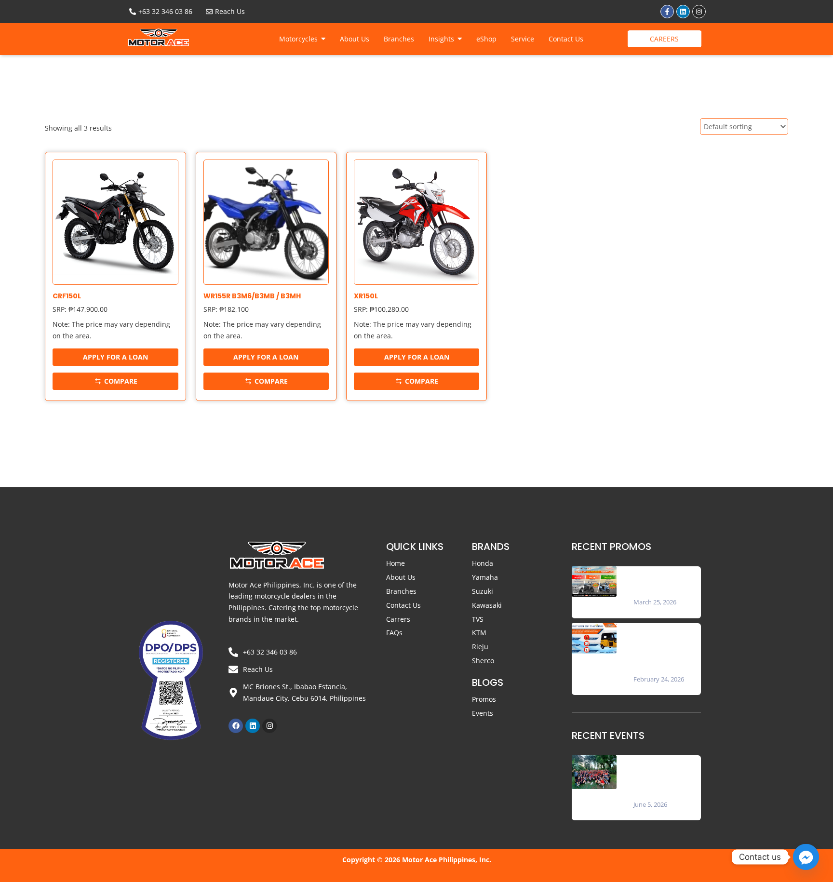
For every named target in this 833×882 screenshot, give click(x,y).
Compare (120, 381)
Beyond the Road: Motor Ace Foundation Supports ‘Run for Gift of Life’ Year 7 (664, 777)
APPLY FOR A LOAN (115, 356)
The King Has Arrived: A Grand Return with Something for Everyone (664, 648)
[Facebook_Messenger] (806, 857)
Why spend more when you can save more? (664, 581)
